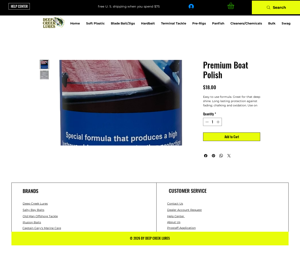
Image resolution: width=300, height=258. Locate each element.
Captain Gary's (33, 228)
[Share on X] (229, 155)
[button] (235, 5)
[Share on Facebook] (205, 155)
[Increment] (218, 122)
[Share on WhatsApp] (221, 155)
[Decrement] (206, 122)
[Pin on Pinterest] (213, 155)
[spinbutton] (212, 122)
